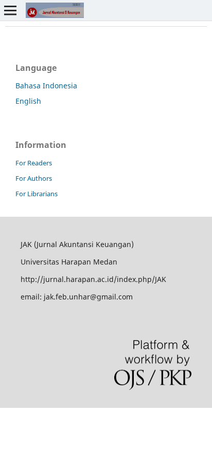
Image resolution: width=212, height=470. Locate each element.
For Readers (33, 162)
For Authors (33, 178)
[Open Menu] (10, 10)
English (28, 101)
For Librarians (36, 193)
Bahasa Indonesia (46, 85)
